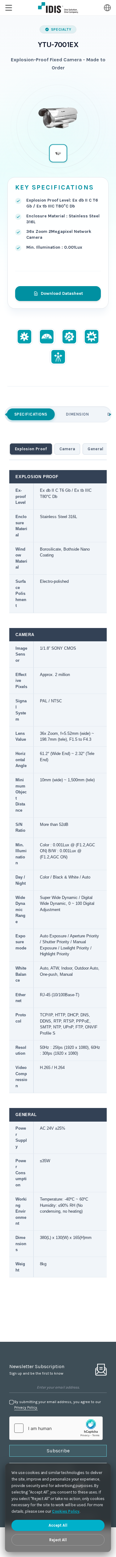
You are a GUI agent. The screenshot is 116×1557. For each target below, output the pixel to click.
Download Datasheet (62, 293)
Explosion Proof (31, 449)
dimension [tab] (77, 414)
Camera (67, 449)
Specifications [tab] (30, 414)
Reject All (58, 1539)
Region (107, 7)
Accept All (58, 1525)
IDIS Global (58, 7)
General (95, 449)
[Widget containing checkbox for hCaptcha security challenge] (56, 1428)
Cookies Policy (66, 1511)
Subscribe (58, 1451)
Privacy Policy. (26, 1407)
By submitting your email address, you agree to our (57, 1405)
